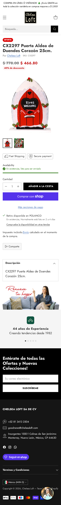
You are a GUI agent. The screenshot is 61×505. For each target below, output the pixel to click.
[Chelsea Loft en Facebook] (4, 447)
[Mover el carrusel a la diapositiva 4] (33, 341)
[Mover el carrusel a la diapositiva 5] (35, 341)
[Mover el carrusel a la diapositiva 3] (30, 341)
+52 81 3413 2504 (18, 422)
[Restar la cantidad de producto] (6, 186)
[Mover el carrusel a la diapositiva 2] (28, 341)
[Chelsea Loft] (30, 17)
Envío (26, 232)
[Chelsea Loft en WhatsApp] (15, 447)
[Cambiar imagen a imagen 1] (7, 143)
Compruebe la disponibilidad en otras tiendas (28, 224)
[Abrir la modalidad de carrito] (55, 17)
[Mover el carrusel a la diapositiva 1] (25, 341)
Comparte (14, 246)
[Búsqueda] (54, 29)
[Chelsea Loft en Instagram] (10, 447)
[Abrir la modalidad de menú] (4, 17)
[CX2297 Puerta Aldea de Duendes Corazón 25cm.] (30, 105)
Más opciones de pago (30, 207)
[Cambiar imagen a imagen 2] (19, 143)
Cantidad (8, 179)
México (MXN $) (16, 482)
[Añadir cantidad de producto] (18, 186)
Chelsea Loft (13, 56)
